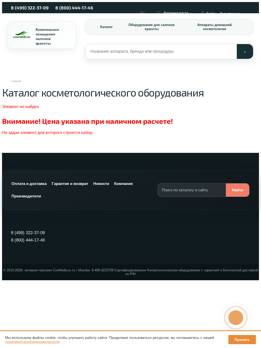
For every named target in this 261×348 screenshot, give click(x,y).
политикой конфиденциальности (32, 342)
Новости (101, 183)
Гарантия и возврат (70, 183)
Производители (26, 196)
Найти (237, 190)
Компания (123, 183)
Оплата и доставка (29, 183)
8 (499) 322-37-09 (30, 7)
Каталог (106, 27)
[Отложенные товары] (145, 10)
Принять (242, 340)
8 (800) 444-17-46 (74, 7)
